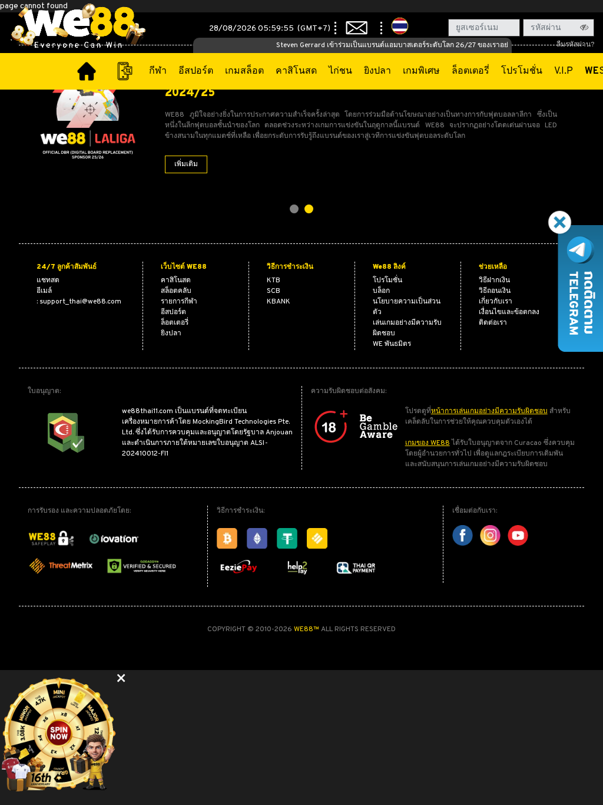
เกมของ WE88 (427, 443)
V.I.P (563, 71)
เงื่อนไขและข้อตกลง (509, 312)
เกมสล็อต (244, 71)
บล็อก (381, 291)
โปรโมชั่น (521, 71)
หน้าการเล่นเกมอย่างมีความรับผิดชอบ (489, 411)
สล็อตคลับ (176, 291)
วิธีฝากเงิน (494, 280)
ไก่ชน (340, 71)
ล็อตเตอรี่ (470, 71)
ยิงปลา (377, 71)
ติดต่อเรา (493, 323)
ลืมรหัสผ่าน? (575, 45)
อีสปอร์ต (195, 71)
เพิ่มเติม (186, 164)
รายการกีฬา (179, 301)
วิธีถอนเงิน (495, 291)
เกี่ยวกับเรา (495, 301)
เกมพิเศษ (421, 71)
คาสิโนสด (296, 71)
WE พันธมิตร (392, 344)
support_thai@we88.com (80, 301)
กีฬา (158, 71)
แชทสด (48, 280)
